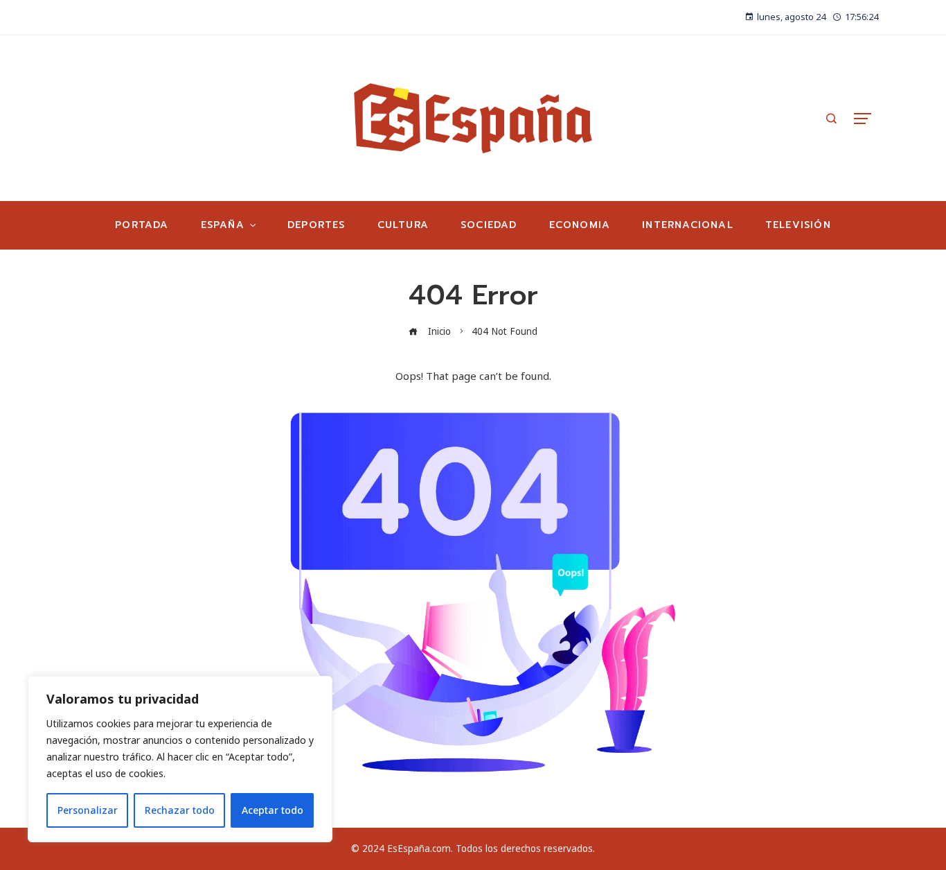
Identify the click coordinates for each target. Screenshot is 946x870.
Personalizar (87, 810)
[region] (180, 759)
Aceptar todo (272, 810)
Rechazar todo (180, 810)
